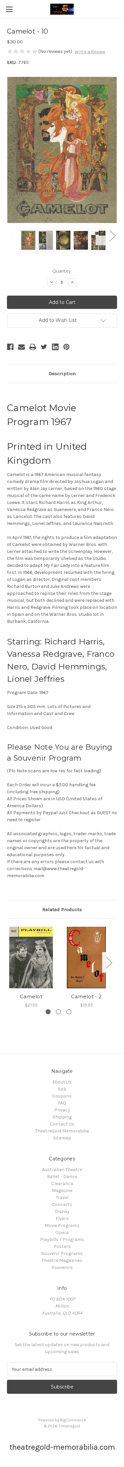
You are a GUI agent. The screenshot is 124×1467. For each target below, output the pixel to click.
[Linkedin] (55, 347)
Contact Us (62, 1124)
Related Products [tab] (62, 909)
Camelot (31, 996)
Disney (62, 1211)
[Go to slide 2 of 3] (58, 1011)
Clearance (62, 1183)
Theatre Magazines (62, 1260)
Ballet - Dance (62, 1176)
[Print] (32, 347)
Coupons (62, 1096)
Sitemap (62, 1138)
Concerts (62, 1204)
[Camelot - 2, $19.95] (86, 957)
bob (62, 1089)
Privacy (62, 1110)
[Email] (21, 347)
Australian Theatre (62, 1169)
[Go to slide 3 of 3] (68, 1011)
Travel (62, 1197)
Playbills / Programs (62, 1239)
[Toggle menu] (9, 9)
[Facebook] (10, 347)
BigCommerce (73, 1420)
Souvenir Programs (62, 1253)
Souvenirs (62, 1267)
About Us (62, 1082)
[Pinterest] (66, 347)
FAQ (62, 1103)
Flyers (62, 1218)
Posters (62, 1246)
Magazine (62, 1190)
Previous (12, 235)
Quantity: (62, 271)
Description (62, 373)
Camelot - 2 (86, 996)
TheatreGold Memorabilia (62, 1131)
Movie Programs (62, 1225)
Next (112, 235)
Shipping (62, 1117)
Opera (62, 1232)
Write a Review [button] (90, 52)
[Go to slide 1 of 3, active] (48, 1011)
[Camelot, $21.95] (31, 957)
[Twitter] (44, 347)
